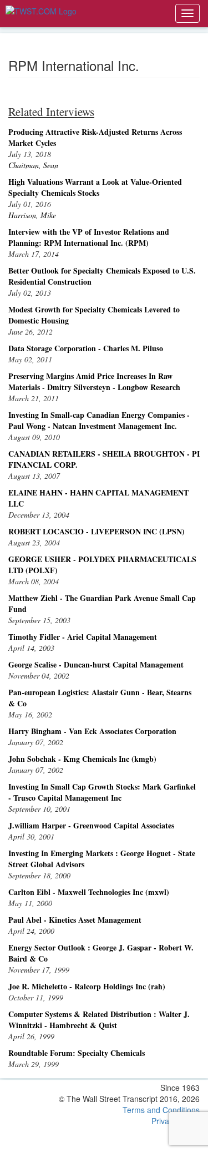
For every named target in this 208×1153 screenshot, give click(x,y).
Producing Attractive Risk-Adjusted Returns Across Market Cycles (95, 137)
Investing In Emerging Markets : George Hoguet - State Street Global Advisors (101, 858)
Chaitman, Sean (33, 165)
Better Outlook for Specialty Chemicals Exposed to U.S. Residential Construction (102, 276)
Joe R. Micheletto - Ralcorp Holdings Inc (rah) (86, 986)
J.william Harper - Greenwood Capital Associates (91, 825)
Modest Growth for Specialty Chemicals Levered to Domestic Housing (94, 315)
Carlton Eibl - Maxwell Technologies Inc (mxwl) (88, 892)
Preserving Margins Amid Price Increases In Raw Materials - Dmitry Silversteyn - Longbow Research (94, 381)
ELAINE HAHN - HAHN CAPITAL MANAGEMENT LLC (98, 498)
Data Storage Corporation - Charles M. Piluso (85, 348)
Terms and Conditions (161, 1109)
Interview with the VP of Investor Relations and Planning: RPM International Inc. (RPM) (88, 237)
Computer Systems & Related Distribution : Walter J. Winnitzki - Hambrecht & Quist (99, 1019)
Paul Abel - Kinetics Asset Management (74, 920)
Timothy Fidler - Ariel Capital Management (82, 637)
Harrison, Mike (32, 215)
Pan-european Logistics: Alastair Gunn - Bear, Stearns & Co (99, 697)
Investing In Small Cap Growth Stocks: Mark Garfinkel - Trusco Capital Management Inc (102, 792)
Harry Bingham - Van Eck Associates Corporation (92, 731)
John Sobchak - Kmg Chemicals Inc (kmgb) (82, 759)
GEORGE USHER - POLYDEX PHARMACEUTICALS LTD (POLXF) (102, 564)
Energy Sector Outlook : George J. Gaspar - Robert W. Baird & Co (101, 953)
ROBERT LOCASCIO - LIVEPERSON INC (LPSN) (96, 531)
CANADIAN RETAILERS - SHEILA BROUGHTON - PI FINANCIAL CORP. (104, 459)
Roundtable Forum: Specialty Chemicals (76, 1053)
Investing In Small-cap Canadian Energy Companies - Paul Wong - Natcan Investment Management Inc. (99, 420)
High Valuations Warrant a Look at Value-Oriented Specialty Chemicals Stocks (95, 187)
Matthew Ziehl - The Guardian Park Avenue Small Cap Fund (102, 603)
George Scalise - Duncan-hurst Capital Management (96, 664)
